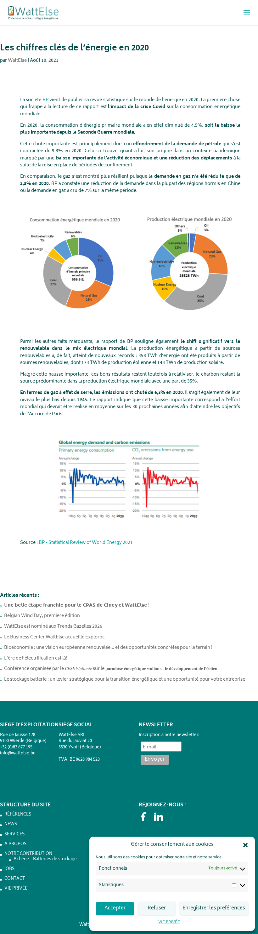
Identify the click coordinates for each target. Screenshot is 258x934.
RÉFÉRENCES (17, 814)
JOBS (9, 869)
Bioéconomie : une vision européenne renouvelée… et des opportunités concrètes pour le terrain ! (108, 648)
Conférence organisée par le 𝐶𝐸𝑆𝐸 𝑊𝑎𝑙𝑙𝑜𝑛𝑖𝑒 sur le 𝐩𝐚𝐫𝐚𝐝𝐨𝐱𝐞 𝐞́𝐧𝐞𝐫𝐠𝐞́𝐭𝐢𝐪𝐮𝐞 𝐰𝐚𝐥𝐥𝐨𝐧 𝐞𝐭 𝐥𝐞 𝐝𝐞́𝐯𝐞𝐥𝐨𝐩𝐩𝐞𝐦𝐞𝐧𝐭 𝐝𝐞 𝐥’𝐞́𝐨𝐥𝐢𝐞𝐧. (111, 669)
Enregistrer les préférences (213, 908)
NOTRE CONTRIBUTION (28, 854)
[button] (245, 845)
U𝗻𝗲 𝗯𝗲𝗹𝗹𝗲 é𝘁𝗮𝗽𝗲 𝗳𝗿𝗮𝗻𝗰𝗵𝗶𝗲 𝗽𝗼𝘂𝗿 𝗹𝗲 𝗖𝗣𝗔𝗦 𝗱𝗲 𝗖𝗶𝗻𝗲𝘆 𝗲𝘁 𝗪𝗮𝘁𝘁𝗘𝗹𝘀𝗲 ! (76, 605)
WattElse (17, 61)
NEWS (10, 824)
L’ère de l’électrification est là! (35, 658)
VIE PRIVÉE (169, 922)
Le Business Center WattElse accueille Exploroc (54, 637)
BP (45, 100)
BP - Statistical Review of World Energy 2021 (86, 543)
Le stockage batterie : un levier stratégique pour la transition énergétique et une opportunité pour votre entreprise (124, 679)
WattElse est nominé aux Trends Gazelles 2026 (53, 627)
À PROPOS (15, 844)
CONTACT (14, 879)
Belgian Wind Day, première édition (42, 616)
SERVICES (14, 834)
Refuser (157, 908)
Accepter (115, 908)
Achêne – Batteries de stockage (45, 859)
